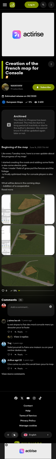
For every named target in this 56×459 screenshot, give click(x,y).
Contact (28, 405)
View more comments (13, 374)
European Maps (15, 102)
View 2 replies (21, 337)
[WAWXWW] (5, 87)
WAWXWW (16, 85)
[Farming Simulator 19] (6, 77)
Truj (9, 343)
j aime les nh (13, 320)
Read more (7, 189)
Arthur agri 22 (14, 360)
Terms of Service (28, 415)
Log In (31, 4)
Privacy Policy (28, 420)
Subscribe (45, 87)
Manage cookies (28, 425)
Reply (20, 332)
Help (28, 410)
